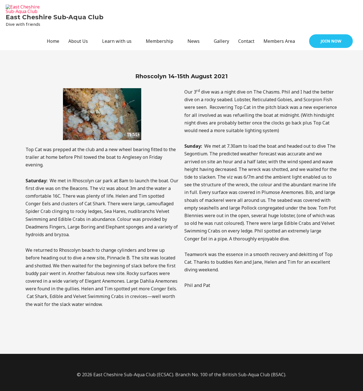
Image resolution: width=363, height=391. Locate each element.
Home (53, 41)
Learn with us (117, 41)
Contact (246, 41)
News (193, 41)
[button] (331, 41)
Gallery (221, 41)
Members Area (279, 41)
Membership (159, 41)
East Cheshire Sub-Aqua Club (55, 17)
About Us (78, 41)
